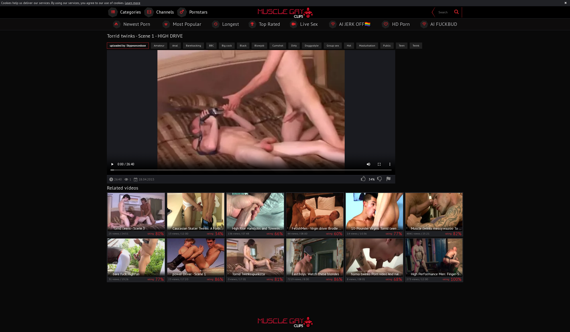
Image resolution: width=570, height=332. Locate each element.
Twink (416, 45)
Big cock (227, 45)
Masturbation (367, 45)
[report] (389, 179)
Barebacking (193, 45)
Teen (402, 45)
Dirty (294, 45)
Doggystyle (312, 45)
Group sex (333, 45)
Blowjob (259, 45)
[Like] (363, 179)
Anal (175, 45)
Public (387, 45)
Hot (349, 45)
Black (243, 45)
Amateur (159, 45)
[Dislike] (380, 179)
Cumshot (277, 45)
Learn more (132, 3)
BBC (211, 45)
